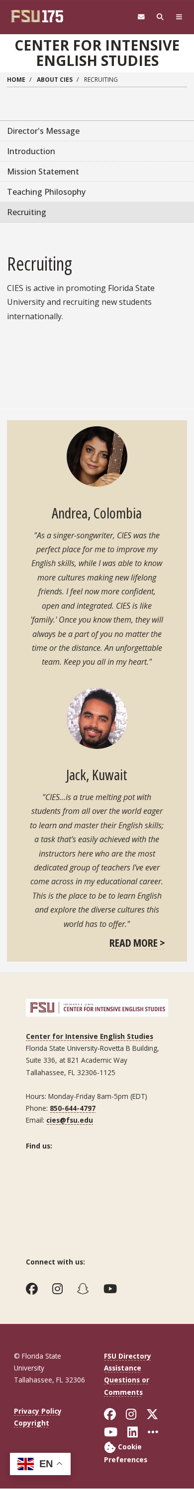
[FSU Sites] (179, 17)
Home (16, 79)
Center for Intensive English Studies (97, 53)
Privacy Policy (38, 1411)
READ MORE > (137, 942)
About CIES (55, 79)
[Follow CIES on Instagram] (59, 1289)
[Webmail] (141, 17)
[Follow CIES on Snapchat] (85, 1289)
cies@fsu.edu (69, 1120)
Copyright (31, 1423)
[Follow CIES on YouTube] (112, 1289)
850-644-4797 (73, 1108)
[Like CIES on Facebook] (34, 1289)
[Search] (160, 17)
